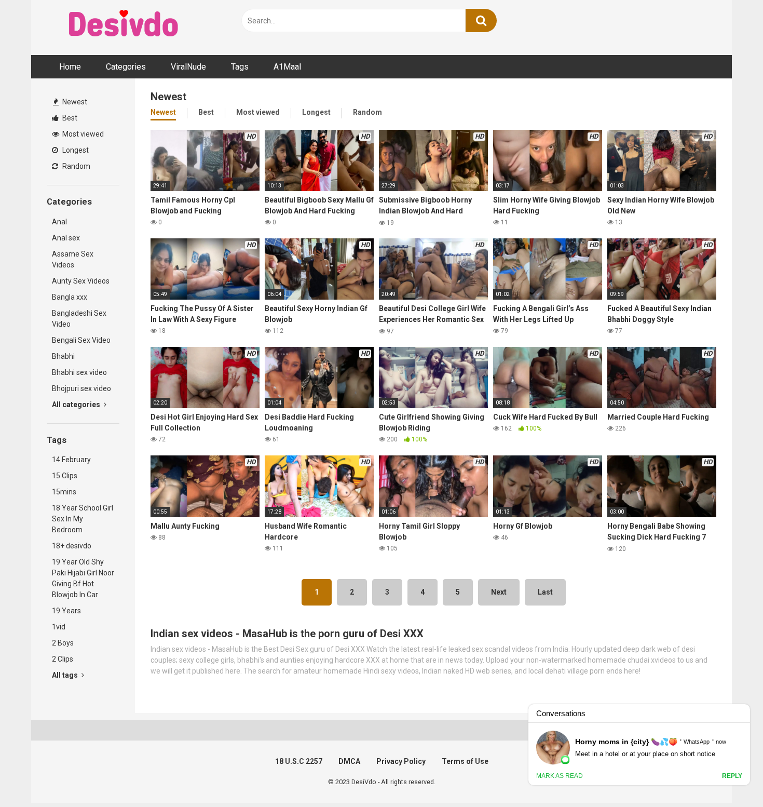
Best (69, 118)
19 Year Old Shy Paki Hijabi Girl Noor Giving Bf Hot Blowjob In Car (83, 578)
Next (499, 592)
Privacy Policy (401, 761)
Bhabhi (63, 356)
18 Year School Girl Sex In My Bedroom (82, 519)
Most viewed (82, 134)
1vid (58, 627)
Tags (240, 67)
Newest (74, 102)
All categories (77, 404)
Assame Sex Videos (72, 259)
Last (545, 592)
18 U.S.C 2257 (298, 761)
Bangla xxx (69, 297)
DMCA (349, 761)
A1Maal (287, 67)
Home (70, 67)
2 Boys (63, 643)
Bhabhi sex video (79, 372)
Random (75, 166)
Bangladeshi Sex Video (79, 318)
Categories (126, 67)
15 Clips (64, 476)
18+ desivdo (71, 546)
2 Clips (62, 659)
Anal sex (66, 238)
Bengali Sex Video (81, 340)
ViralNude (188, 67)
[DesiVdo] (124, 25)
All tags (65, 675)
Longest (75, 150)
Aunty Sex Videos (81, 281)
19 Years (66, 611)
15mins (64, 492)
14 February (71, 459)
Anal (59, 222)
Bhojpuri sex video (81, 388)
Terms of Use (465, 761)
